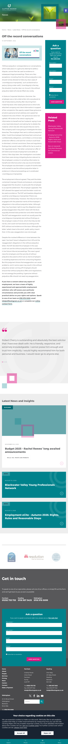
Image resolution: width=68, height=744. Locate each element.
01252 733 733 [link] (9, 600)
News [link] (9, 30)
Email (51, 79)
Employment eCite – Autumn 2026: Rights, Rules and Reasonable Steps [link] (55, 138)
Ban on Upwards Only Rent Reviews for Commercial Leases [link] (55, 149)
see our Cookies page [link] (30, 726)
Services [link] (4, 676)
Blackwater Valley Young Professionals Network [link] (55, 128)
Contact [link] (4, 685)
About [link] (4, 671)
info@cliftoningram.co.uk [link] (32, 690)
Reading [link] (21, 598)
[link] (66, 10)
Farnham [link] (5, 598)
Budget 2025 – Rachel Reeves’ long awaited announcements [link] (32, 450)
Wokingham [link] (38, 598)
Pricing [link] (4, 678)
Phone (51, 87)
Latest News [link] (16, 30)
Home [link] (4, 30)
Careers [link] (4, 683)
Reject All (47, 733)
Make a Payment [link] (7, 687)
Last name (52, 71)
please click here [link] (20, 728)
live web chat (55, 59)
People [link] (4, 673)
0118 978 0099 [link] (24, 298)
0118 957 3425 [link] (25, 600)
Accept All (21, 733)
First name (52, 62)
